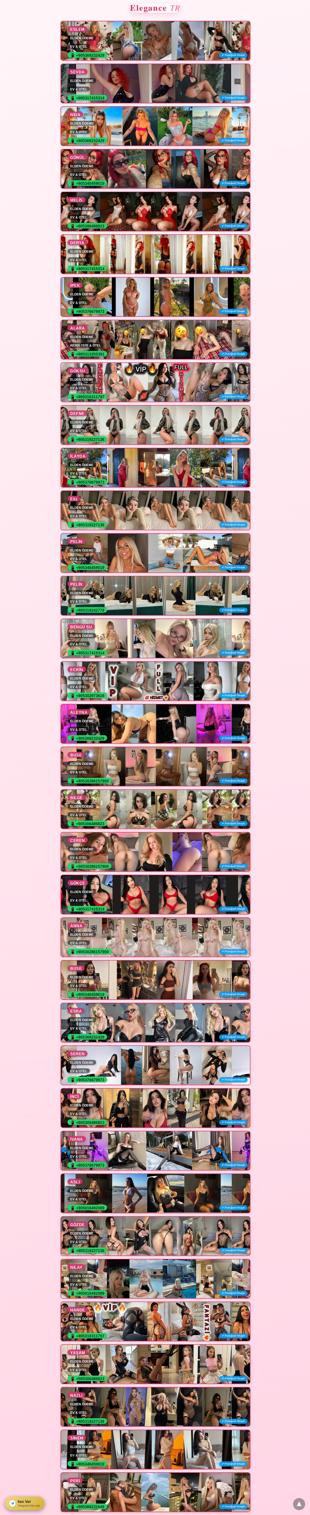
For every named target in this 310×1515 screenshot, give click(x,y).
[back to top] (299, 1504)
